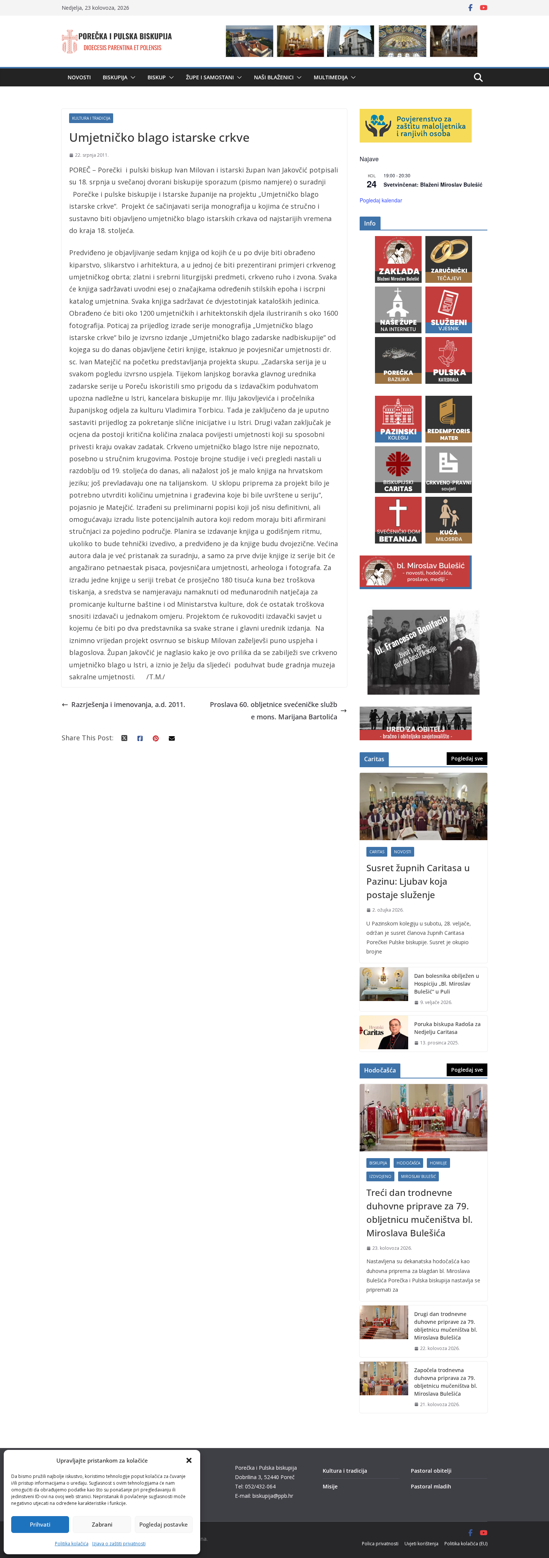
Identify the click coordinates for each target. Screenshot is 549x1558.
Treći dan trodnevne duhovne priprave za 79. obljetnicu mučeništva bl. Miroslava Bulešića (419, 1212)
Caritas (376, 851)
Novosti (79, 77)
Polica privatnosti (380, 1543)
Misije (330, 1486)
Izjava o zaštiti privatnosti (119, 1543)
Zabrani (102, 1524)
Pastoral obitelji (431, 1470)
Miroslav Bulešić (418, 1176)
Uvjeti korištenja (421, 1543)
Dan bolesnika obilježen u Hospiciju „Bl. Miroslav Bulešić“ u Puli (446, 983)
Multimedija (331, 77)
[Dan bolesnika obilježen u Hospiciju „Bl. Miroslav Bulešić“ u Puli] (384, 989)
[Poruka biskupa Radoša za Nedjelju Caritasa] (384, 1034)
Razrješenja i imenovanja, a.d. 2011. (128, 704)
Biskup (157, 77)
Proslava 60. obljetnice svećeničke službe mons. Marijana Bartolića (273, 710)
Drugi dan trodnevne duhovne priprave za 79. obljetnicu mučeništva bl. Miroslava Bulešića (445, 1325)
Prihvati (40, 1524)
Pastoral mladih (431, 1486)
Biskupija (115, 77)
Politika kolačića (72, 1543)
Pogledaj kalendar (381, 200)
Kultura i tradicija (91, 118)
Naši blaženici (274, 77)
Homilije (438, 1163)
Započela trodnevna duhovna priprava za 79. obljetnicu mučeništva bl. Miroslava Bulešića (445, 1381)
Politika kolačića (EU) (465, 1543)
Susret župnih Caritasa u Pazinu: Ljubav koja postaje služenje (418, 881)
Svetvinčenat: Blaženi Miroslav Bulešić (433, 184)
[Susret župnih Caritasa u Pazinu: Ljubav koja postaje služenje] (423, 806)
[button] (189, 1460)
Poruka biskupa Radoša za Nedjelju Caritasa (447, 1027)
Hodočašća (408, 1163)
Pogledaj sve (467, 758)
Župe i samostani (210, 77)
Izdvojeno (380, 1176)
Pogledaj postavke (163, 1524)
